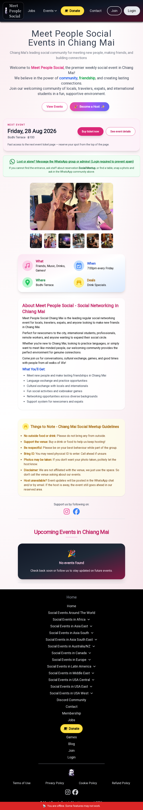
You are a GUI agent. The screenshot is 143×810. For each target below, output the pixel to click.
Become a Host (89, 106)
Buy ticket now (90, 131)
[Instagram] (66, 511)
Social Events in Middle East (69, 673)
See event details (120, 131)
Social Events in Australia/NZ (69, 646)
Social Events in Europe (69, 660)
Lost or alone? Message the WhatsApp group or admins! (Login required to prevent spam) (75, 161)
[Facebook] (76, 511)
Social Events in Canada (69, 653)
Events (48, 11)
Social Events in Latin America (69, 666)
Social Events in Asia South (69, 633)
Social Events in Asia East (69, 626)
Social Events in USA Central (69, 680)
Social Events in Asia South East (69, 639)
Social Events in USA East (69, 686)
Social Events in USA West (69, 693)
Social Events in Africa (69, 619)
